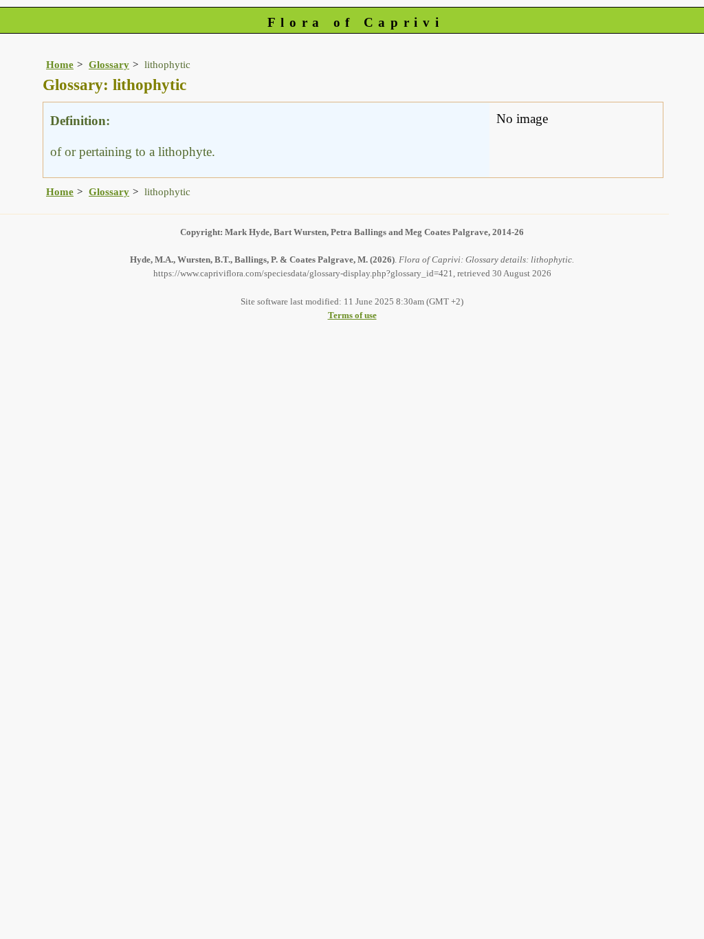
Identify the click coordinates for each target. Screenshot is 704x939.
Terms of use (352, 315)
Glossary (109, 64)
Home (60, 64)
